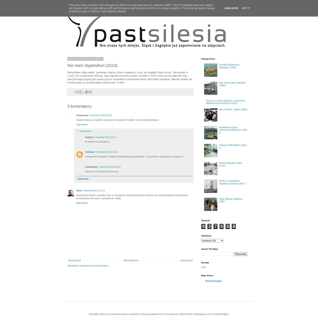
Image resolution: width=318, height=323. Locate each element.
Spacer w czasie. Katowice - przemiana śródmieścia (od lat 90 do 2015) (225, 102)
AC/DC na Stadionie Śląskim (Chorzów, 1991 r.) (232, 182)
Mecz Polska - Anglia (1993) (233, 109)
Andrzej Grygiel (213, 281)
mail (203, 267)
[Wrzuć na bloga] (80, 92)
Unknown (90, 152)
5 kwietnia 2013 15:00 (101, 115)
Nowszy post (74, 260)
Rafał (79, 190)
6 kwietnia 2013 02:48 (109, 167)
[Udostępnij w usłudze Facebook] (87, 92)
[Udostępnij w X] (83, 92)
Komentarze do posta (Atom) (94, 265)
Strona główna (130, 260)
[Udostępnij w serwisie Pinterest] (90, 92)
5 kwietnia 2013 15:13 (94, 190)
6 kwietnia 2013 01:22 (107, 152)
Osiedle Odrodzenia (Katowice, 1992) (229, 66)
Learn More (231, 8)
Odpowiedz (82, 124)
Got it (246, 8)
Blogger (225, 314)
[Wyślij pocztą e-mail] (76, 92)
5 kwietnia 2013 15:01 (105, 137)
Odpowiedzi (85, 131)
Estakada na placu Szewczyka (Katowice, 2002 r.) (233, 130)
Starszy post (187, 260)
